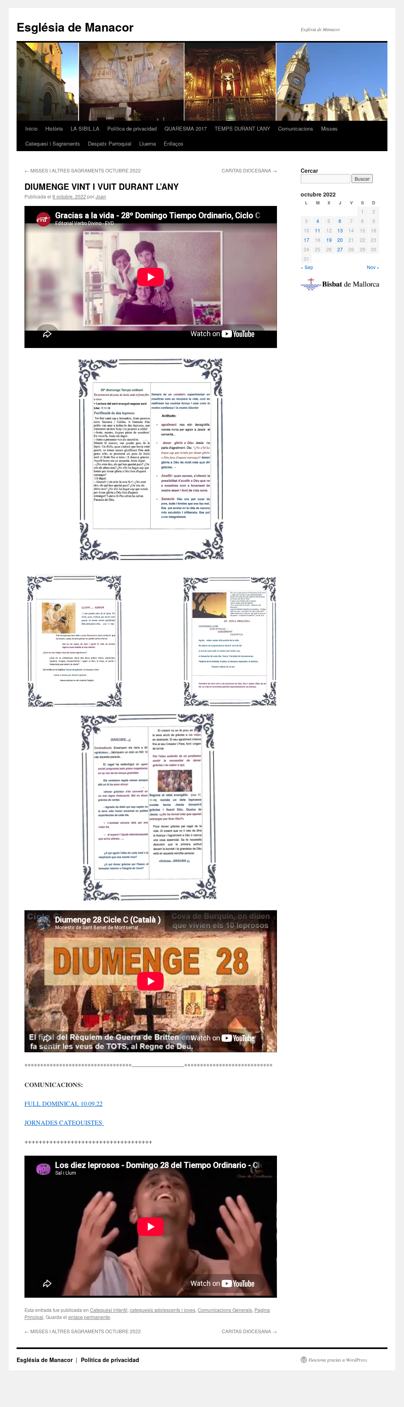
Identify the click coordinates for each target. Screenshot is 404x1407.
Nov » (373, 267)
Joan (100, 196)
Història (54, 128)
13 (340, 230)
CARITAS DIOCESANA (249, 170)
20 (340, 239)
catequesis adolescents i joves (162, 1309)
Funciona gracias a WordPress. (338, 1359)
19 (329, 239)
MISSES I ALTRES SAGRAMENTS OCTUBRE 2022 (82, 170)
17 (306, 239)
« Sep (307, 267)
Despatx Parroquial (109, 143)
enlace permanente (89, 1316)
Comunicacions (295, 128)
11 (317, 230)
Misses (329, 128)
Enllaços (173, 143)
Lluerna (147, 143)
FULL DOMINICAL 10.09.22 (63, 1103)
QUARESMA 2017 (186, 128)
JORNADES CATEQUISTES (64, 1122)
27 (340, 249)
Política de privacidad (132, 128)
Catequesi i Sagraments (52, 143)
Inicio (31, 128)
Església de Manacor (75, 26)
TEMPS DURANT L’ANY (242, 128)
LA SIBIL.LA (85, 128)
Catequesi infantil (108, 1309)
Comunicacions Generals (225, 1309)
